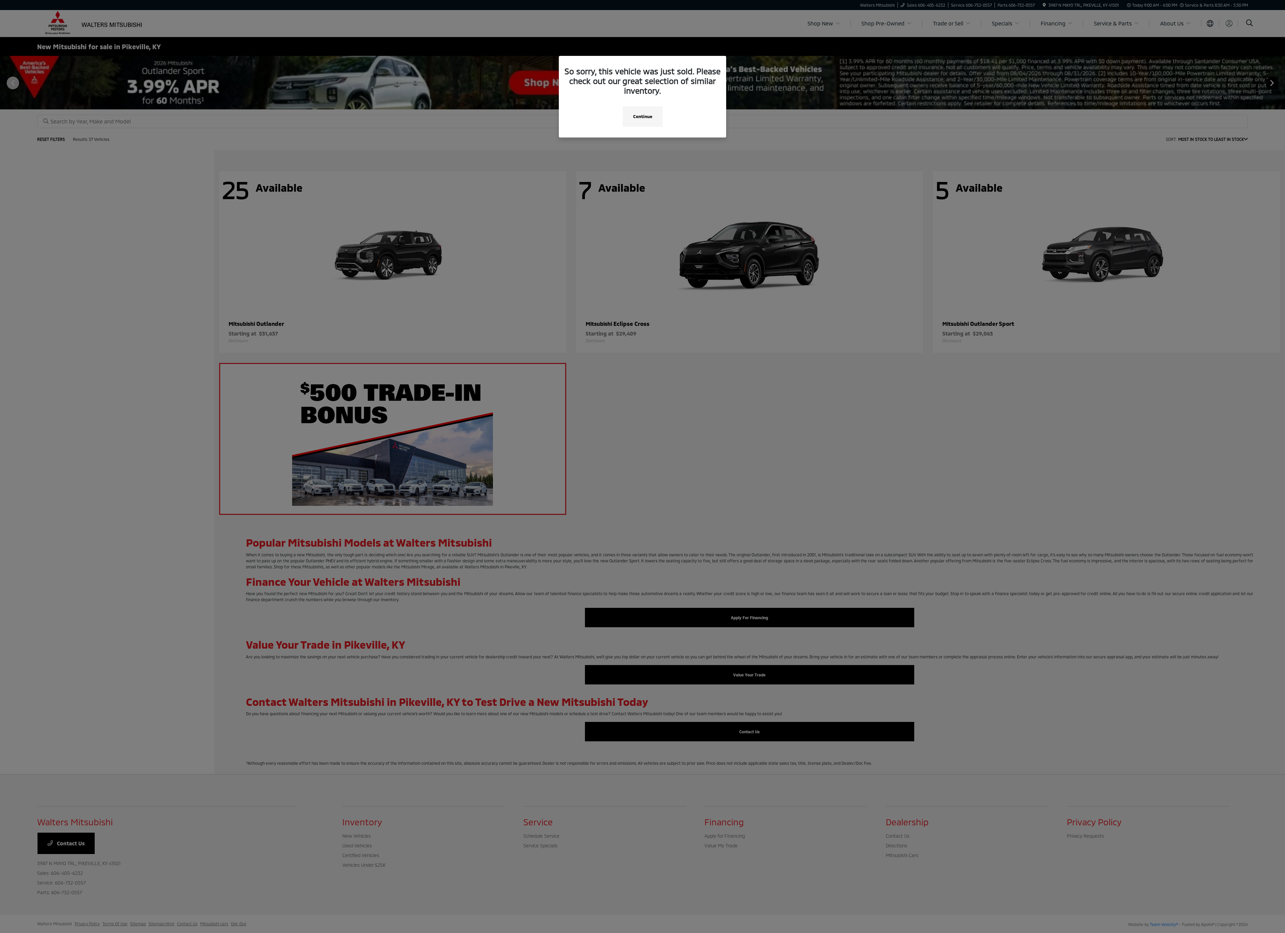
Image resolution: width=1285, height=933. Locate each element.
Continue (642, 116)
